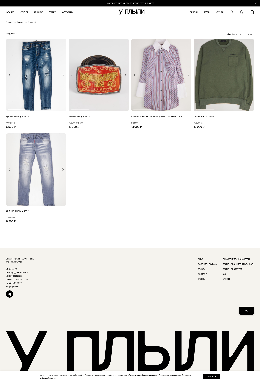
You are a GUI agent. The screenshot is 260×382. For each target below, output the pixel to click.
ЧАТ (246, 310)
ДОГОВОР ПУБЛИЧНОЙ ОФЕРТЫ (236, 259)
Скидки (193, 12)
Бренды (20, 22)
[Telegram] (9, 294)
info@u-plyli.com (12, 286)
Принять (211, 376)
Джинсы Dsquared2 (17, 116)
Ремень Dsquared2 (79, 116)
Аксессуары (67, 12)
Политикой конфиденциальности (143, 375)
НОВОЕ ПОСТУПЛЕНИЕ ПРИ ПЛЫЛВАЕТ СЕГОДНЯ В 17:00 (130, 3)
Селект (52, 12)
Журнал (219, 12)
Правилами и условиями (169, 375)
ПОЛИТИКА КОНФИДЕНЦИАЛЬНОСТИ (238, 264)
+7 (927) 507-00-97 (14, 283)
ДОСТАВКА (202, 274)
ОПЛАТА (201, 269)
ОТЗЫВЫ (201, 279)
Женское (24, 12)
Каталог (10, 12)
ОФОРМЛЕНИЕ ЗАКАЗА (207, 264)
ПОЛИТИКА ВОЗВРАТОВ (232, 269)
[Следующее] (63, 75)
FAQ (224, 274)
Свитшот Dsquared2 (205, 116)
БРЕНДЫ (226, 279)
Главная (9, 22)
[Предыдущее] (9, 75)
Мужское (38, 12)
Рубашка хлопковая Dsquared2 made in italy (156, 116)
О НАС (200, 259)
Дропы (206, 12)
